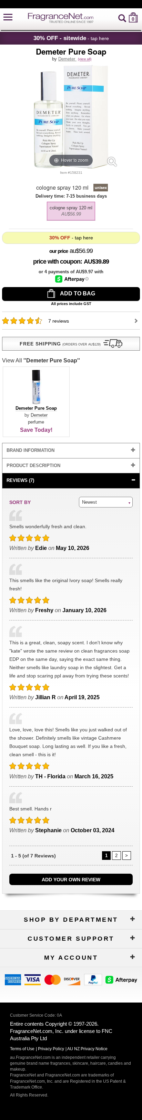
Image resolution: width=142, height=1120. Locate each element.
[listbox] (71, 209)
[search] (122, 17)
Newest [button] (89, 502)
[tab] (71, 450)
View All (41, 360)
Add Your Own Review (71, 879)
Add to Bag (77, 293)
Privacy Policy (51, 1048)
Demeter (67, 58)
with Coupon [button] (56, 261)
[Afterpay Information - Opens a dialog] (72, 279)
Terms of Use (22, 1048)
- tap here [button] (71, 38)
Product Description (33, 465)
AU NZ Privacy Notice (87, 1048)
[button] (7, 17)
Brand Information (30, 450)
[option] (71, 211)
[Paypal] (93, 979)
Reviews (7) (20, 480)
